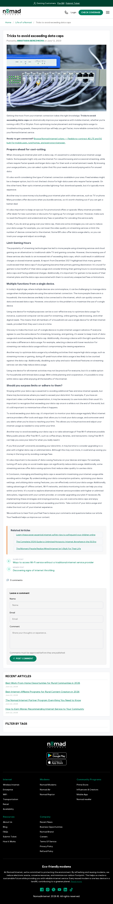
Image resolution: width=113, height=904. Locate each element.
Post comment (24, 658)
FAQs (5, 832)
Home (8, 22)
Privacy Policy (46, 846)
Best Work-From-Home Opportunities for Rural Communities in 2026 (42, 683)
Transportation (10, 799)
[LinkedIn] (65, 890)
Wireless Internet (11, 785)
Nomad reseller (84, 799)
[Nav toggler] (107, 12)
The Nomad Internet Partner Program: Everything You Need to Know (43, 700)
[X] (53, 890)
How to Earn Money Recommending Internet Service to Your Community (44, 709)
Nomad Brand (47, 832)
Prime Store (82, 785)
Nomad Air (45, 789)
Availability (8, 809)
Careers (44, 836)
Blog (5, 827)
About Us (7, 822)
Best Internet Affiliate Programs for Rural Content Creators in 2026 (42, 691)
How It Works (9, 841)
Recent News (46, 822)
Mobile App (82, 794)
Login (73, 12)
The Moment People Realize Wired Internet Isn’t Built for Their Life (48, 548)
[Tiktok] (71, 890)
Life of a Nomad (23, 22)
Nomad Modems (48, 785)
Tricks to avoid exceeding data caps (53, 22)
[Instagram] (47, 890)
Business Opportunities (51, 827)
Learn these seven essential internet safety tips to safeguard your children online (55, 535)
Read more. (76, 881)
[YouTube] (59, 890)
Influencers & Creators (87, 789)
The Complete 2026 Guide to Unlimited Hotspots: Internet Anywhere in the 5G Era (56, 541)
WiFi (5, 794)
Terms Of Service (48, 841)
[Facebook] (42, 890)
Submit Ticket (73, 3)
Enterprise (8, 789)
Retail (6, 804)
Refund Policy (46, 851)
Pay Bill (60, 3)
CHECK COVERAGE (90, 12)
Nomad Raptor (47, 794)
